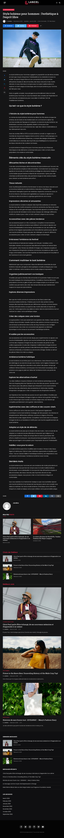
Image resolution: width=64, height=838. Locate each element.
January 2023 (7, 803)
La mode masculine (9, 9)
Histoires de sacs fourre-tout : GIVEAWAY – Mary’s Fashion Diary (33, 574)
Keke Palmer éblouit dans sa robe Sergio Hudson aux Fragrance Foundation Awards (27, 787)
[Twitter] (4, 79)
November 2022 (7, 809)
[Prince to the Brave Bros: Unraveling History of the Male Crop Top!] (7, 567)
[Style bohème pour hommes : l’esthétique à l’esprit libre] (32, 48)
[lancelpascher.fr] (32, 2)
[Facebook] (4, 75)
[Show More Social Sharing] (40, 25)
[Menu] (5, 3)
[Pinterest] (4, 88)
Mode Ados (6, 717)
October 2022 (7, 811)
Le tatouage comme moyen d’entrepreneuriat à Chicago (19, 784)
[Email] (4, 92)
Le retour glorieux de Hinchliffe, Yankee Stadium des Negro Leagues (46, 537)
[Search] (59, 3)
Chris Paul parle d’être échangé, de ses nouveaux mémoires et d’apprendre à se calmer (16, 538)
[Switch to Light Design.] (57, 2)
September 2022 (7, 814)
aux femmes (6, 670)
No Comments (42, 21)
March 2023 (6, 798)
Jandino (10, 21)
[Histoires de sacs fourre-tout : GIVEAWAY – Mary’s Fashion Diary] (7, 576)
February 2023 (7, 801)
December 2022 (7, 806)
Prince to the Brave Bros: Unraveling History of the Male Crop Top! (34, 565)
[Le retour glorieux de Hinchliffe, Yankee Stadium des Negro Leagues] (47, 526)
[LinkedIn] (4, 83)
